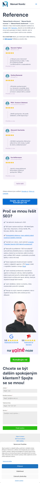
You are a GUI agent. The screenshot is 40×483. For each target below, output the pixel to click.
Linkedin (5, 193)
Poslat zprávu (20, 428)
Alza (24, 266)
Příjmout (20, 466)
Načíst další (20, 183)
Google (5, 28)
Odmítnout (20, 471)
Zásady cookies (19, 480)
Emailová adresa (8, 395)
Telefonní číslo (7, 403)
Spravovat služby (7, 461)
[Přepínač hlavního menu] (36, 4)
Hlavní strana (20, 436)
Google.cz (24, 191)
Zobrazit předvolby (20, 476)
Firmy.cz (31, 191)
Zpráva (5, 410)
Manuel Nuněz (17, 4)
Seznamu (14, 28)
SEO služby (20, 441)
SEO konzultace (20, 439)
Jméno (5, 388)
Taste (27, 264)
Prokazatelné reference (13, 235)
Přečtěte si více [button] (10, 66)
